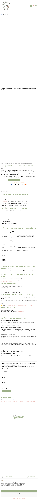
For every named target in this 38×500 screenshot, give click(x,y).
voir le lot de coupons (17, 332)
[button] (36, 480)
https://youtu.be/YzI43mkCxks (7, 281)
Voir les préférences (19, 496)
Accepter (19, 490)
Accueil (2, 163)
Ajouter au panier (14, 180)
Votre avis (4, 371)
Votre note (5, 368)
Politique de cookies (15, 498)
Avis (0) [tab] (7, 191)
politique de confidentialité (21, 498)
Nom (3, 377)
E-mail (3, 382)
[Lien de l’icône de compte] (33, 5)
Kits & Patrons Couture (8, 163)
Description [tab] (3, 191)
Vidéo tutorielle (5, 201)
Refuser (19, 493)
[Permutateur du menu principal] (31, 6)
